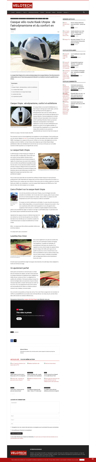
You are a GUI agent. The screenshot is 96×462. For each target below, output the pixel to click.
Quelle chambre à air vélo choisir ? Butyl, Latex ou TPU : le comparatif (77, 32)
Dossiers (42, 12)
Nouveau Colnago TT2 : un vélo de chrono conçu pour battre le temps (78, 41)
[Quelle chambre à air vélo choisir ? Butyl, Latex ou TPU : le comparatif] (18, 368)
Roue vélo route (74, 57)
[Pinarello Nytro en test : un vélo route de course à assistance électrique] (66, 97)
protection (16, 332)
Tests (24, 12)
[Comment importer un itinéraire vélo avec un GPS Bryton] (66, 108)
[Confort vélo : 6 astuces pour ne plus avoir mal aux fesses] (18, 383)
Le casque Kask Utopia (17, 89)
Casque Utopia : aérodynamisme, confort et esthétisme (24, 87)
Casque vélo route (28, 16)
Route (44, 18)
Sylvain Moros (24, 349)
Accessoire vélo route (19, 16)
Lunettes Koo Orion (16, 94)
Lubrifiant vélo (30, 372)
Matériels (18, 12)
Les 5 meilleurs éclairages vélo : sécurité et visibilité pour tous (78, 72)
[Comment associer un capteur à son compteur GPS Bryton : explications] (66, 89)
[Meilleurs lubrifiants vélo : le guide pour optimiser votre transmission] (35, 368)
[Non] (94, 460)
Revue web (48, 12)
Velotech (12, 16)
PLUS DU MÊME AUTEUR (28, 359)
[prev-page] (11, 394)
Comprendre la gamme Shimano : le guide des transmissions (77, 64)
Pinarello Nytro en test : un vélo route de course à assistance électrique (78, 95)
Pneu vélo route (47, 387)
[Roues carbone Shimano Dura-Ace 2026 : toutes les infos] (66, 25)
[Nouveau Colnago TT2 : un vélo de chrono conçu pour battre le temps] (66, 42)
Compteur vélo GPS (74, 90)
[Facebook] (11, 340)
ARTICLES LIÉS (14, 359)
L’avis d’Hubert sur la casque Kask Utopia (21, 91)
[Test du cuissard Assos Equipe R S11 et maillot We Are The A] (51, 368)
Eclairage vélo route (74, 75)
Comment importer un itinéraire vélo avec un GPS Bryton (78, 103)
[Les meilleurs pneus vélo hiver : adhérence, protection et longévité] (51, 383)
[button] (84, 12)
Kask (36, 18)
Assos (45, 372)
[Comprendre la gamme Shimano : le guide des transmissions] (66, 65)
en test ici (25, 138)
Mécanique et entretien (33, 12)
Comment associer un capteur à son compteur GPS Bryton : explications (77, 86)
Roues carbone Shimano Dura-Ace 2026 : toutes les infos (78, 24)
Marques (65, 12)
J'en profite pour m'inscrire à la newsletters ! (21, 430)
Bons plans (59, 12)
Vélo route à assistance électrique (77, 98)
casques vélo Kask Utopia (30, 299)
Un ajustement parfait (17, 96)
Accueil (12, 12)
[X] (15, 340)
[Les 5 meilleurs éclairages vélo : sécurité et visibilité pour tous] (66, 75)
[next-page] (13, 394)
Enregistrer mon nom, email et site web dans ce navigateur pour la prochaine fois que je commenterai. (35, 427)
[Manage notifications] (93, 459)
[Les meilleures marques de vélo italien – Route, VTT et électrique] (35, 383)
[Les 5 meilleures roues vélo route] (66, 56)
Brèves (53, 12)
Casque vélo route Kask (31, 18)
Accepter (82, 459)
